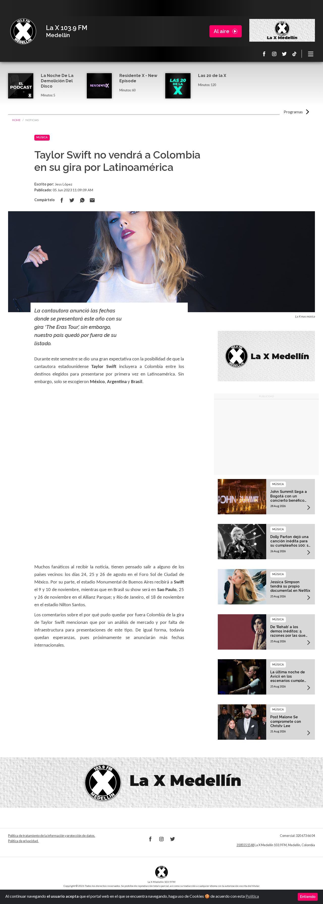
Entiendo (307, 897)
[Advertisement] (266, 437)
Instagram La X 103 (274, 54)
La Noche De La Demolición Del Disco (57, 81)
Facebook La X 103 (264, 54)
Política (252, 896)
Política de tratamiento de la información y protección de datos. (51, 836)
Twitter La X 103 (284, 54)
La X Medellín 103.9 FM (23, 31)
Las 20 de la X (212, 75)
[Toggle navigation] (311, 54)
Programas (293, 111)
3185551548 (245, 845)
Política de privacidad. (23, 841)
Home (16, 120)
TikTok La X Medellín (294, 54)
